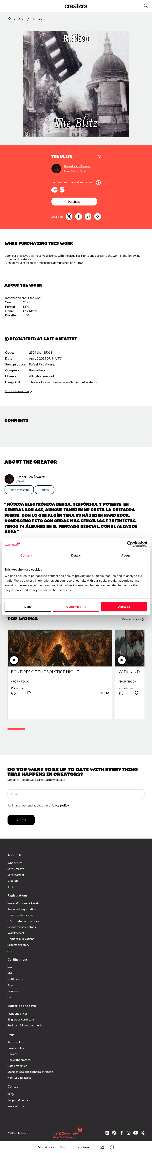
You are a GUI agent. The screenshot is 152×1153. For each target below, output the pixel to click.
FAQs (11, 1094)
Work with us (16, 1106)
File (10, 997)
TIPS (11, 886)
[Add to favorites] (99, 157)
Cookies (13, 1053)
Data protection (17, 1065)
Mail (10, 973)
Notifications (16, 979)
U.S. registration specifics (23, 921)
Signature (14, 991)
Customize (73, 606)
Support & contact (19, 1100)
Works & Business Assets (24, 903)
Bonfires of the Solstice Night (45, 672)
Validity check (16, 932)
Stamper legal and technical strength (30, 1071)
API (10, 950)
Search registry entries (22, 927)
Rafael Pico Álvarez (77, 166)
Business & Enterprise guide (25, 1025)
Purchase (74, 201)
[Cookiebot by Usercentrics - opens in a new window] (130, 544)
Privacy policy (16, 1048)
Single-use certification (22, 1019)
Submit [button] (21, 820)
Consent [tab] (26, 555)
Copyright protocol (19, 1059)
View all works (131, 619)
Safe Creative (16, 868)
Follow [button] (44, 489)
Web (10, 967)
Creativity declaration (21, 915)
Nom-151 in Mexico (19, 1077)
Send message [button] (19, 489)
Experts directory (18, 944)
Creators (13, 880)
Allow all (124, 606)
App (10, 985)
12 (107, 692)
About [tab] (125, 555)
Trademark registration (22, 909)
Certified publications (21, 938)
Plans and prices (18, 1013)
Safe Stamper (16, 874)
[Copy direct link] (97, 216)
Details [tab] (76, 555)
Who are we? (16, 862)
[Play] (14, 660)
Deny (27, 606)
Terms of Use (16, 1042)
